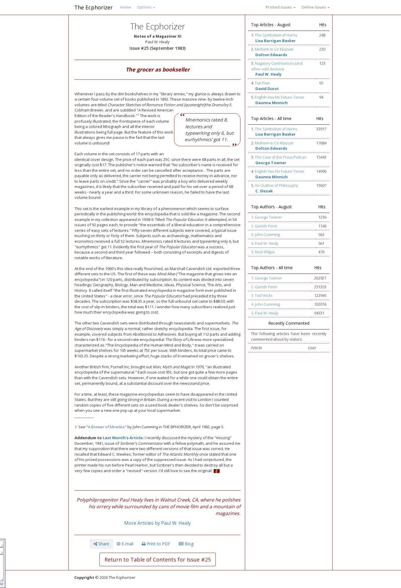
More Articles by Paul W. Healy (157, 523)
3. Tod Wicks (261, 295)
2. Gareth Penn (264, 226)
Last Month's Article (123, 437)
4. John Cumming (265, 304)
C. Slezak (264, 191)
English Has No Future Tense (279, 97)
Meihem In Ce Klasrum (274, 49)
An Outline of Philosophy (276, 185)
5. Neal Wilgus (263, 251)
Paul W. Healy (268, 74)
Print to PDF (158, 544)
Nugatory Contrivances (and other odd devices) (277, 66)
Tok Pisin (262, 83)
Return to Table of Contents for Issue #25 (158, 559)
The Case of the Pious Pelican (280, 157)
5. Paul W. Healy (264, 313)
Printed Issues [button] (279, 7)
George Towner (270, 162)
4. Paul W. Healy (264, 243)
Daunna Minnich (271, 102)
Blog (188, 544)
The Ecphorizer (93, 7)
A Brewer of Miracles (106, 426)
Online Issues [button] (314, 7)
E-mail (126, 544)
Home (125, 7)
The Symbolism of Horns (276, 35)
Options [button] (144, 7)
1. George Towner (266, 217)
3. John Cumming (265, 234)
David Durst (267, 88)
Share (103, 544)
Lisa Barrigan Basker (275, 40)
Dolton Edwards (271, 54)
